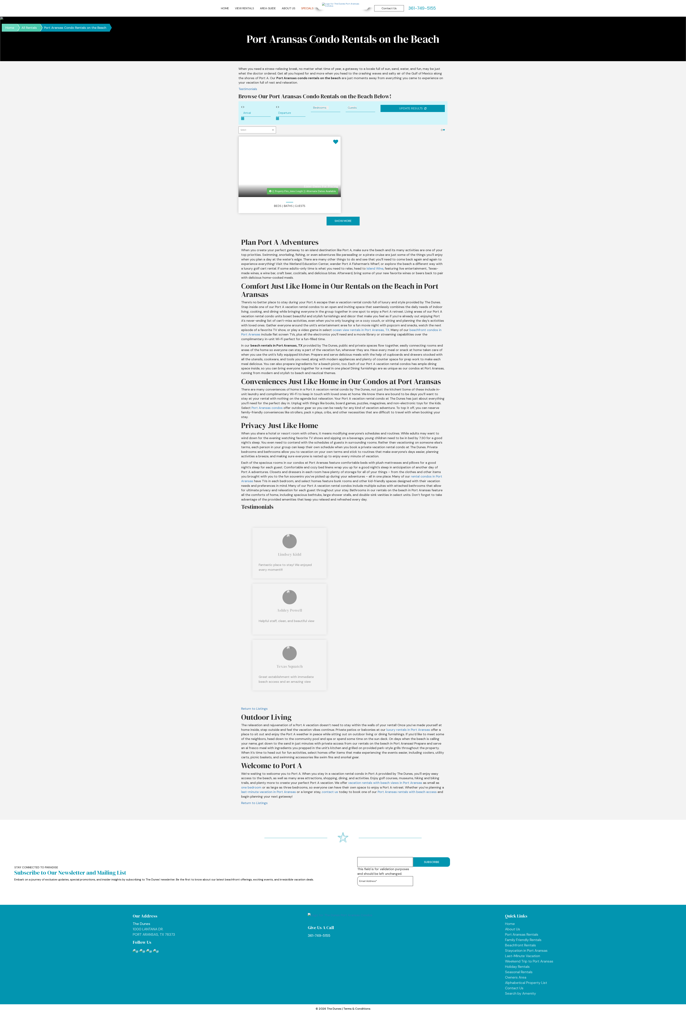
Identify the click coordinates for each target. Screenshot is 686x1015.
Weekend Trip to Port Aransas (529, 961)
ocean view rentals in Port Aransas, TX (361, 330)
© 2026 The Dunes (328, 1009)
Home (225, 8)
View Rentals (244, 8)
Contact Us (389, 8)
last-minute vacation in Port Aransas (268, 792)
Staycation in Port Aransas (526, 950)
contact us (330, 792)
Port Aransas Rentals (521, 934)
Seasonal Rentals (519, 972)
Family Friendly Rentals (523, 939)
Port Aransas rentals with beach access (407, 792)
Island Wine (375, 268)
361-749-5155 (319, 935)
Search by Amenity (520, 993)
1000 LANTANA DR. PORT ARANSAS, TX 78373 (154, 929)
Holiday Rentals (517, 966)
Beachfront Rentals (520, 945)
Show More (343, 221)
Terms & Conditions (356, 1009)
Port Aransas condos (267, 408)
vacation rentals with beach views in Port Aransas (385, 783)
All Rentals (29, 28)
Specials (307, 8)
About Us (288, 8)
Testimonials (247, 89)
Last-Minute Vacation (522, 956)
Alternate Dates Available (304, 191)
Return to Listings (254, 708)
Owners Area (515, 977)
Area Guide (268, 8)
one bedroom (251, 787)
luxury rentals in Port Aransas (408, 730)
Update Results (411, 108)
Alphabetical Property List (526, 982)
